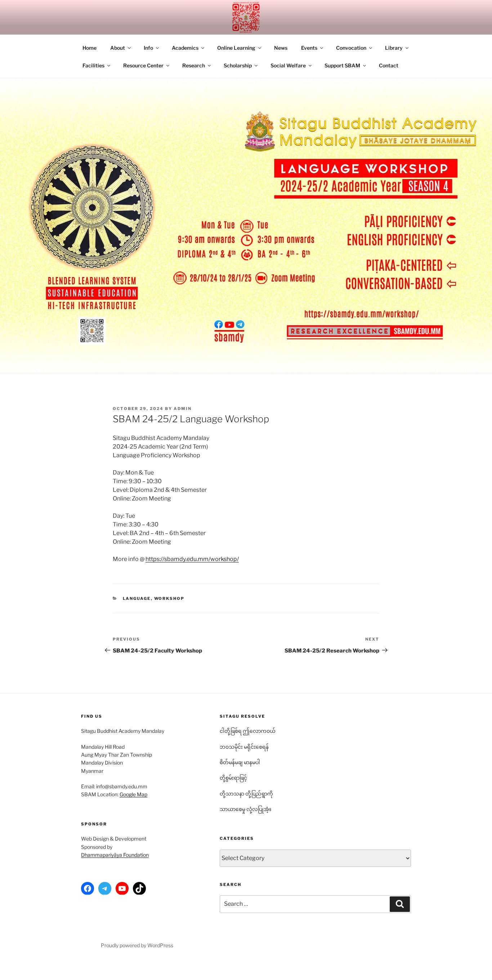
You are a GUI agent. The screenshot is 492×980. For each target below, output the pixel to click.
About (117, 48)
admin (183, 408)
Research (193, 65)
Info (148, 48)
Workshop (169, 598)
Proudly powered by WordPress (137, 945)
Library (394, 48)
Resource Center (143, 65)
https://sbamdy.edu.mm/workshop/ (192, 559)
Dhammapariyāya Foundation (115, 855)
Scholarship (238, 65)
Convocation (351, 48)
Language (137, 598)
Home (89, 48)
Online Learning (236, 48)
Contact (388, 65)
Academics (185, 48)
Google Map (133, 794)
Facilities (93, 65)
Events (309, 48)
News (280, 48)
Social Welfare (288, 65)
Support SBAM (342, 65)
